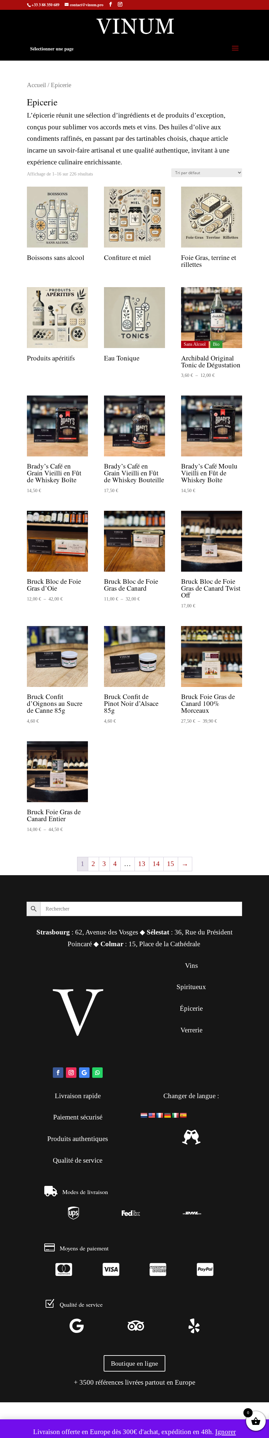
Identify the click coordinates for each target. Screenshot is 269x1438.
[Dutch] (144, 1115)
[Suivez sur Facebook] (58, 1072)
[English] (151, 1115)
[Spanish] (183, 1115)
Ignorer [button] (225, 1432)
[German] (167, 1115)
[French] (159, 1115)
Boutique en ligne (134, 1363)
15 (170, 864)
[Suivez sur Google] (84, 1072)
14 (156, 864)
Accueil (36, 85)
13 (141, 864)
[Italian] (175, 1115)
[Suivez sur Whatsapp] (97, 1072)
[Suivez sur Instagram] (71, 1072)
